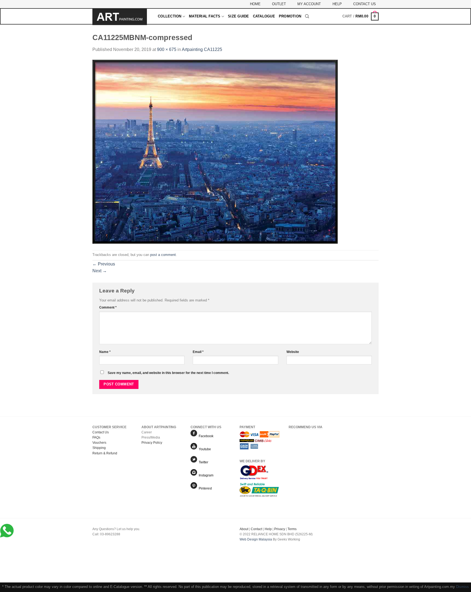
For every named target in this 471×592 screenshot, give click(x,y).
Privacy (279, 529)
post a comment (163, 255)
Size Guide (238, 16)
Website (292, 352)
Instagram (205, 475)
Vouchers (99, 443)
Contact (256, 529)
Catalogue (264, 16)
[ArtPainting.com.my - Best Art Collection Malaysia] (121, 17)
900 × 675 (166, 49)
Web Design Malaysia (256, 539)
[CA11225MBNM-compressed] (215, 151)
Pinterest (204, 488)
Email (198, 352)
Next (99, 270)
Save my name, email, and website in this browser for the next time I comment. (168, 372)
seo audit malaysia (253, 545)
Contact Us (364, 4)
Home (255, 4)
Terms (292, 529)
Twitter (202, 462)
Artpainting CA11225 (202, 49)
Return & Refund (104, 453)
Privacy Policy (151, 443)
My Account (309, 4)
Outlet (279, 4)
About (244, 529)
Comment (108, 307)
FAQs (96, 437)
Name (105, 352)
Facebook (205, 436)
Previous (103, 264)
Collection (170, 16)
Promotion (290, 16)
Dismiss (462, 587)
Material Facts (205, 16)
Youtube (204, 449)
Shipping (99, 448)
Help (337, 4)
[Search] (307, 16)
